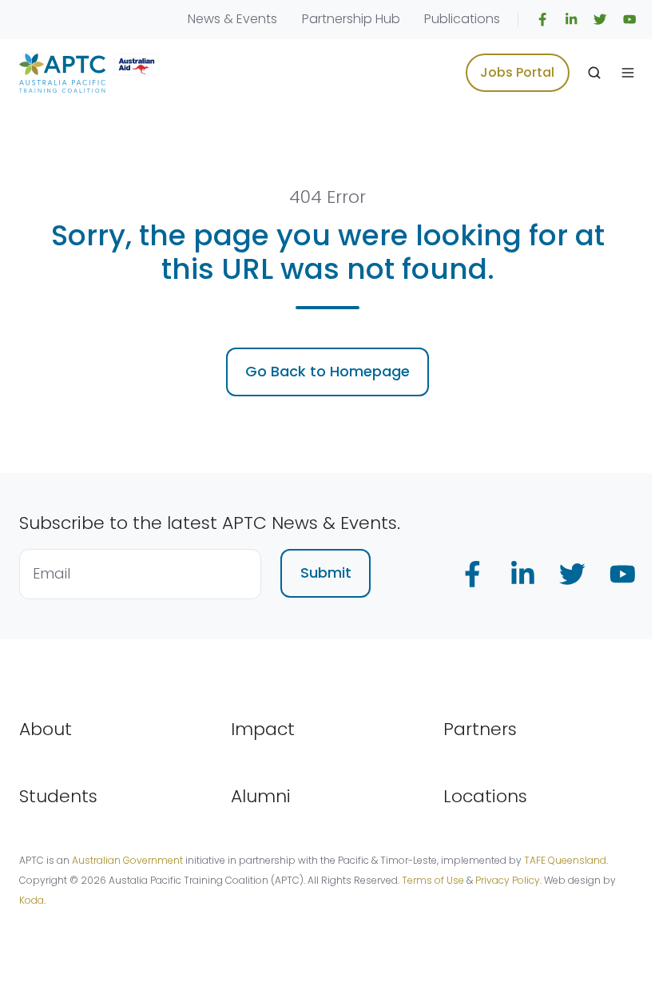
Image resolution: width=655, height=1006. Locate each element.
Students (58, 796)
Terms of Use (433, 880)
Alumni (261, 796)
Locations (485, 796)
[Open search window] (594, 73)
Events (256, 19)
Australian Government (127, 860)
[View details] (542, 19)
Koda (31, 900)
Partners (480, 729)
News (204, 19)
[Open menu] (628, 73)
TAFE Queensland (565, 860)
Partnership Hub (351, 19)
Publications (462, 19)
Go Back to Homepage (327, 371)
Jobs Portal (517, 72)
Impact (263, 729)
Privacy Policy (507, 880)
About (45, 729)
